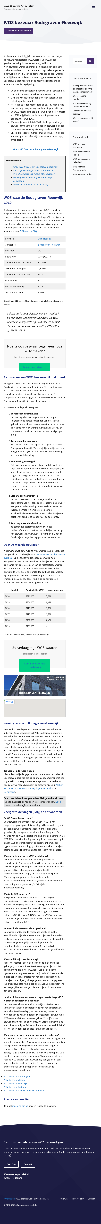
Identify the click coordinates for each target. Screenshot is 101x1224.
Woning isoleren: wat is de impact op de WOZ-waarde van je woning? (83, 88)
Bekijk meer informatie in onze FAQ (30, 184)
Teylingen (37, 788)
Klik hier (59, 801)
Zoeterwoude (24, 788)
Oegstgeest (9, 791)
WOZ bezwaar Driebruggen (17, 1076)
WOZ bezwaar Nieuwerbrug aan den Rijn (24, 1090)
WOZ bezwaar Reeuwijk (15, 1083)
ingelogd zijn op (20, 1105)
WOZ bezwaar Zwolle (82, 174)
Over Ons (11, 1164)
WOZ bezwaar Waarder (15, 1079)
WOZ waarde (9, 1198)
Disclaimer (92, 1198)
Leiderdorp (48, 788)
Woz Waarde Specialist (19, 6)
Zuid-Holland (44, 238)
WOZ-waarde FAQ (28, 231)
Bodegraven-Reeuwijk (49, 244)
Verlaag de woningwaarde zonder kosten (33, 170)
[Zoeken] (90, 61)
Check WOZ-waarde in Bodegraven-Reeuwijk (35, 166)
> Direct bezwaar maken (18, 30)
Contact (28, 1164)
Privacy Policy (78, 1198)
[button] (36, 149)
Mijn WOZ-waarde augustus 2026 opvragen (34, 173)
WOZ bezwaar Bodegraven (17, 1086)
